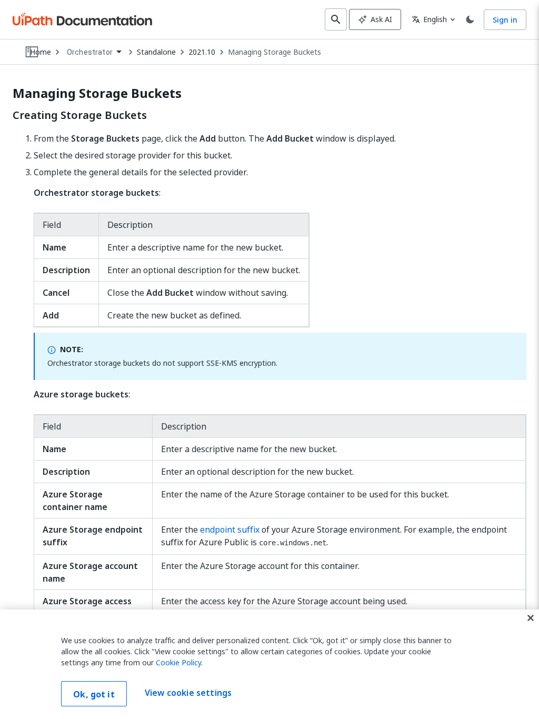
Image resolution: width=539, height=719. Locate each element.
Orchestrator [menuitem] (90, 52)
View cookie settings (188, 692)
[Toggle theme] (470, 19)
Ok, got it (94, 694)
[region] (269, 664)
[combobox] (94, 52)
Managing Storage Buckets (274, 52)
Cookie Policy (178, 662)
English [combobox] (429, 19)
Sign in (505, 19)
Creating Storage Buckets (80, 115)
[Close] (530, 618)
